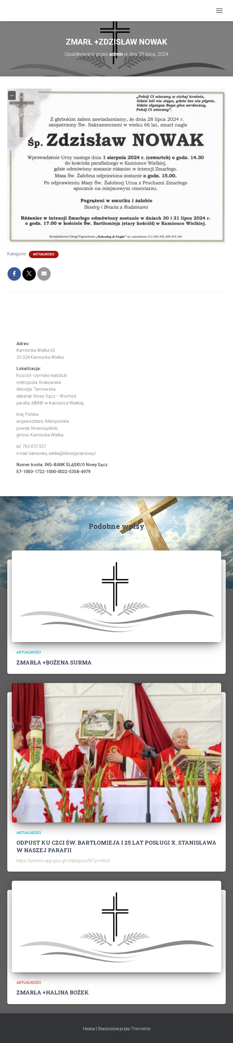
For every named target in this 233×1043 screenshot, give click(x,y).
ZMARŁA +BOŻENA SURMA (54, 662)
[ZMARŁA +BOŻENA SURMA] (116, 596)
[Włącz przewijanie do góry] (221, 1030)
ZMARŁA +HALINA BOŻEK (52, 992)
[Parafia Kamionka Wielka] (17, 10)
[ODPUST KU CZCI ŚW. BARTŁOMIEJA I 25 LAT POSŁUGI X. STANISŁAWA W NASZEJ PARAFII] (116, 752)
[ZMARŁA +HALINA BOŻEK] (116, 926)
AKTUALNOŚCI (43, 254)
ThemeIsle (140, 1028)
